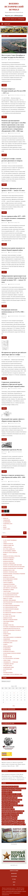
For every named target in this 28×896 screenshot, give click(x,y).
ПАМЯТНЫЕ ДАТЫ (7, 523)
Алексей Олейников (14, 801)
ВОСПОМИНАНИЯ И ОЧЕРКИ (10, 579)
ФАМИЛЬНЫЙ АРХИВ (8, 667)
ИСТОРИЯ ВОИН (13, 162)
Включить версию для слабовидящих (15, 18)
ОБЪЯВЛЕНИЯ (6, 520)
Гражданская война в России (15, 813)
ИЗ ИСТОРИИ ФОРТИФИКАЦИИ (11, 593)
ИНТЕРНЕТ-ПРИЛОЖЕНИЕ (9, 600)
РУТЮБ (14, 879)
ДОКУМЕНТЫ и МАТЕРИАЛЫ (10, 587)
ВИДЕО (5, 527)
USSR (13, 799)
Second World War (6, 799)
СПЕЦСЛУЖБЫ (6, 660)
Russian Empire (13, 797)
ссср (24, 824)
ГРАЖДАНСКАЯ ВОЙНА (9, 584)
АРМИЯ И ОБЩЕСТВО (15, 222)
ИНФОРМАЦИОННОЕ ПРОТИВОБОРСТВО (13, 602)
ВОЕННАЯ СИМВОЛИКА (9, 563)
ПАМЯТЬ (5, 644)
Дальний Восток (6, 814)
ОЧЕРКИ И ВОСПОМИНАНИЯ (10, 640)
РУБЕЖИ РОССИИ (7, 656)
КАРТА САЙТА (6, 529)
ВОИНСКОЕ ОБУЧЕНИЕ (15, 284)
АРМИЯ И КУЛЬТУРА (8, 543)
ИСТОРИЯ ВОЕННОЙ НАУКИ (10, 607)
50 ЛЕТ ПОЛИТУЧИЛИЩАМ (9, 540)
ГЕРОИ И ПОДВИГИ (8, 582)
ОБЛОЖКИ (5, 635)
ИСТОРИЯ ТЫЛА (7, 614)
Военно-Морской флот (7, 807)
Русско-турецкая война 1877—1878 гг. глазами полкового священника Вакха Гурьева (13, 218)
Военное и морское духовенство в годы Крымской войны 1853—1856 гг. (13, 477)
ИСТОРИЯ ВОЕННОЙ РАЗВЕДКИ (11, 609)
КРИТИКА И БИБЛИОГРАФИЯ (10, 619)
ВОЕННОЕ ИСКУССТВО (15, 133)
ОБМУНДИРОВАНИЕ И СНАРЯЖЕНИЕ (12, 637)
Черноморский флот (7, 822)
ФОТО (4, 525)
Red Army (15, 795)
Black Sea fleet (6, 788)
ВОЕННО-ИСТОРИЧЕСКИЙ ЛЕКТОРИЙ (12, 564)
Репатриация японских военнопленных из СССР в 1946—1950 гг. (13, 312)
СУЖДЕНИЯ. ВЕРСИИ (8, 663)
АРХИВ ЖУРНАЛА (7, 547)
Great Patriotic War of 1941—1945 (9, 794)
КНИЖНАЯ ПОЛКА (7, 617)
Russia (20, 795)
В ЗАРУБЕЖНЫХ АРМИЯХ (15, 252)
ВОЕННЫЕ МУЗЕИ (7, 575)
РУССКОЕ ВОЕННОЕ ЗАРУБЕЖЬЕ (11, 658)
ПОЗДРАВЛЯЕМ (6, 521)
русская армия (18, 824)
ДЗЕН (14, 882)
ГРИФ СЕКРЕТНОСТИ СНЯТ (9, 586)
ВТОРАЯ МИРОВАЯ (7, 580)
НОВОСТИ (5, 518)
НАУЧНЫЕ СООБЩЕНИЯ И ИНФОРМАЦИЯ (13, 626)
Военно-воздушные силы (8, 809)
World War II (5, 801)
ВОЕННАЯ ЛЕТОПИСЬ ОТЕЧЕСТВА (17, 59)
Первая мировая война (7, 818)
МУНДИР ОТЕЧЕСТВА (8, 625)
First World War (11, 790)
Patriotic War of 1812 (7, 795)
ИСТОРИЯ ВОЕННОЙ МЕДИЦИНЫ (11, 605)
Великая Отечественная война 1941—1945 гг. (12, 805)
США (23, 820)
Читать (4, 85)
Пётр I (15, 818)
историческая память (7, 824)
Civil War (13, 788)
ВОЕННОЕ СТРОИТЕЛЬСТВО (10, 572)
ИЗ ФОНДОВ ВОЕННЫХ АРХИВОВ (11, 596)
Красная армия (14, 814)
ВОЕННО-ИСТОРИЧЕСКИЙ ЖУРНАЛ (14, 6)
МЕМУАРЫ (5, 623)
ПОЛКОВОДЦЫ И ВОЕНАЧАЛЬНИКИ (12, 653)
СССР (19, 820)
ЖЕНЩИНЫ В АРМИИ (8, 589)
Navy (20, 794)
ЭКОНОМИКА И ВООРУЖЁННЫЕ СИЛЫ (12, 674)
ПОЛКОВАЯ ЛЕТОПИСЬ (8, 651)
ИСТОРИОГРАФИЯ (7, 603)
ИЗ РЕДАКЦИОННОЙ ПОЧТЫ (10, 594)
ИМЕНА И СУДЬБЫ (7, 598)
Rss (14, 884)
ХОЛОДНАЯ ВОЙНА (8, 672)
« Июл (13, 705)
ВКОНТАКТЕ (14, 873)
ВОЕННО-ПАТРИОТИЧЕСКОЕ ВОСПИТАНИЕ (14, 566)
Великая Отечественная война (9, 803)
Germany (19, 790)
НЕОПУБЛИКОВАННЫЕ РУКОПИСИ (12, 630)
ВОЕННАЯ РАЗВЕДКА (8, 559)
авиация (15, 822)
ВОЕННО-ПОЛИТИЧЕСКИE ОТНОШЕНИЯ (13, 568)
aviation (16, 786)
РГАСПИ (5, 655)
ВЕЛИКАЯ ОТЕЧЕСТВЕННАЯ (10, 552)
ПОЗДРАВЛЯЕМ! (7, 649)
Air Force (4, 786)
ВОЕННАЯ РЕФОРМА (8, 561)
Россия (15, 820)
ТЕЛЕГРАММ (14, 876)
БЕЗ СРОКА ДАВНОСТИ (9, 549)
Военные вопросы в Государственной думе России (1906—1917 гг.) (14, 91)
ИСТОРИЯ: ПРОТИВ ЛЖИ (9, 616)
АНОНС (5, 541)
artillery (10, 786)
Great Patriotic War (7, 792)
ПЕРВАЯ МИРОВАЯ (7, 646)
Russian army (5, 797)
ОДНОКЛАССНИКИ (14, 870)
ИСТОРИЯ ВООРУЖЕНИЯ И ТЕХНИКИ (12, 612)
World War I (19, 799)
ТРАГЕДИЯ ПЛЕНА (7, 665)
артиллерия (21, 822)
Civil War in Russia (21, 788)
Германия (4, 813)
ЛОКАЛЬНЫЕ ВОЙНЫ (8, 621)
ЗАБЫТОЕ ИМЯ (7, 591)
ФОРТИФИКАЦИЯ (7, 669)
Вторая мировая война (7, 811)
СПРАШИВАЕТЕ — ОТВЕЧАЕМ (10, 662)
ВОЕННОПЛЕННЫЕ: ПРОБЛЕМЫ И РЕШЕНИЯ (14, 573)
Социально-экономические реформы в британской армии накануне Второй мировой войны (13, 384)
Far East (4, 790)
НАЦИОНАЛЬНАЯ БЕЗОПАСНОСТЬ (11, 628)
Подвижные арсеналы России (12, 450)
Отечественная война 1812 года (9, 816)
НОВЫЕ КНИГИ (7, 633)
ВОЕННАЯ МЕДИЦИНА (8, 557)
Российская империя (7, 820)
